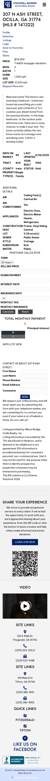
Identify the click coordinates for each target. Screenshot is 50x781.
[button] (25, 606)
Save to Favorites (13, 47)
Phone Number (11, 380)
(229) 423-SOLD (25, 650)
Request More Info (13, 86)
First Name (9, 371)
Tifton (25, 730)
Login (6, 44)
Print (5, 51)
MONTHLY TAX (10, 302)
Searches (8, 36)
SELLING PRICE (10, 266)
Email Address (11, 384)
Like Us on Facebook (25, 747)
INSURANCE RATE (11, 293)
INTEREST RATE (10, 284)
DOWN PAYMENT (11, 275)
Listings (7, 40)
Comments (9, 390)
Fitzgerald (25, 720)
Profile (6, 32)
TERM (4, 257)
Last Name (9, 375)
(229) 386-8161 (25, 692)
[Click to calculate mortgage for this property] (30, 63)
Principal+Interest (38, 328)
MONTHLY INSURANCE (14, 306)
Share (6, 55)
